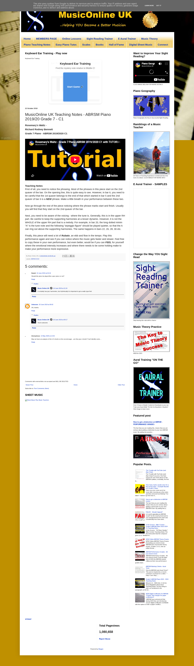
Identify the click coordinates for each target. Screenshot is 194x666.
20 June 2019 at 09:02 (46, 304)
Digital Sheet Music (140, 44)
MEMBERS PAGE (46, 38)
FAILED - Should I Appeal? (154, 512)
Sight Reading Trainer (100, 38)
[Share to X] (68, 256)
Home (27, 38)
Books (100, 44)
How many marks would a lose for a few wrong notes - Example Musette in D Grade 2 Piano (157, 486)
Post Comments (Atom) (41, 388)
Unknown (34, 304)
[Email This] (63, 256)
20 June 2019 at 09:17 (60, 319)
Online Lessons (71, 38)
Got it (158, 5)
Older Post (121, 385)
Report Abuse (104, 639)
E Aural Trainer (127, 38)
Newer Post (29, 385)
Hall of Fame (116, 44)
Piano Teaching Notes (37, 44)
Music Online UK (43, 288)
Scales (86, 44)
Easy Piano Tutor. (66, 44)
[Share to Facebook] (71, 256)
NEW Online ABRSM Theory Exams (157, 539)
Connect (163, 44)
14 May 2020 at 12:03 (48, 336)
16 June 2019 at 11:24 (60, 288)
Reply (33, 279)
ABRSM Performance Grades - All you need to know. (156, 552)
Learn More (149, 5)
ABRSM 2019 (35, 259)
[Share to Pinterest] (73, 256)
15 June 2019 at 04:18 (44, 273)
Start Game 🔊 (75, 86)
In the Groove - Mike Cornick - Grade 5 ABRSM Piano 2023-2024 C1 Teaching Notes (157, 526)
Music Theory (149, 38)
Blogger (100, 649)
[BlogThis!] (66, 256)
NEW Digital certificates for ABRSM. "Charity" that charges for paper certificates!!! (157, 595)
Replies (36, 283)
